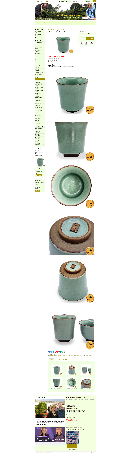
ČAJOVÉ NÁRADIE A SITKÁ (38, 116)
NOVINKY (51, 355)
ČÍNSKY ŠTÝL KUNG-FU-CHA (38, 135)
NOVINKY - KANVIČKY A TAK (60, 355)
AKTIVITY (55, 22)
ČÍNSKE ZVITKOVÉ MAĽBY (39, 126)
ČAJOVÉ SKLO (37, 105)
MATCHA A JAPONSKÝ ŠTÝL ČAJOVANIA (38, 131)
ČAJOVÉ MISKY (70, 355)
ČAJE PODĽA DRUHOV (38, 35)
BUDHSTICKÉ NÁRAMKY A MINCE (38, 124)
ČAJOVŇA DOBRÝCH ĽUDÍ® (41, 1)
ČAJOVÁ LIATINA (38, 67)
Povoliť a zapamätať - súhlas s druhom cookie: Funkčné (72, 445)
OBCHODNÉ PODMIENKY (37, 141)
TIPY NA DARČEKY (39, 29)
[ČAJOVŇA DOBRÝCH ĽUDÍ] (65, 19)
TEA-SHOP (40, 22)
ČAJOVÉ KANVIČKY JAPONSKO (38, 51)
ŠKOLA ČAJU (70, 22)
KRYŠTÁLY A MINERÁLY (37, 121)
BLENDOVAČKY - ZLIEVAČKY (38, 70)
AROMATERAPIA (38, 118)
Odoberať (37, 190)
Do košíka (90, 38)
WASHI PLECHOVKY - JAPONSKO (39, 88)
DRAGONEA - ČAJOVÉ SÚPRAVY (39, 63)
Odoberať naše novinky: (39, 182)
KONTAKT (92, 22)
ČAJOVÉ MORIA (38, 112)
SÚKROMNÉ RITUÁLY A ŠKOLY (39, 45)
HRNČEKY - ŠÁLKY (38, 82)
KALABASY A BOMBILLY (39, 107)
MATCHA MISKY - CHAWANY (38, 77)
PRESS (60, 22)
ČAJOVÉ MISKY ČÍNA (79, 355)
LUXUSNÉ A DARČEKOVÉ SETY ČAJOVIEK (38, 97)
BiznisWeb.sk (93, 452)
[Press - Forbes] (50, 425)
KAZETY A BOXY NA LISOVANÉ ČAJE (38, 101)
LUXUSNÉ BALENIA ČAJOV (38, 38)
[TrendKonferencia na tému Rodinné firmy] (50, 444)
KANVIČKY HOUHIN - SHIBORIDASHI (39, 57)
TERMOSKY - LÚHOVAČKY (39, 103)
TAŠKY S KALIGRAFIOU (39, 128)
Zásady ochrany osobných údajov (48, 452)
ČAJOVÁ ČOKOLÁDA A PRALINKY (38, 48)
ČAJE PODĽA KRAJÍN (38, 32)
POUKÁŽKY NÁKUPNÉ (39, 42)
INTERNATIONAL (50, 22)
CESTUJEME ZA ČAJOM (84, 22)
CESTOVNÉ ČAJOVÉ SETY (39, 72)
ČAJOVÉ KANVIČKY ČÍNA (39, 53)
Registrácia (69, 1)
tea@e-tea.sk (76, 408)
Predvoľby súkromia (38, 452)
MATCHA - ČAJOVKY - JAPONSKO (38, 94)
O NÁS (44, 22)
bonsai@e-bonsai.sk (69, 408)
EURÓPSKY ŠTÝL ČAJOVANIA (38, 138)
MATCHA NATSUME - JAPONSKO (38, 85)
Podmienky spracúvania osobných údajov (39, 144)
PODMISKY (37, 80)
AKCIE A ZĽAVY (39, 40)
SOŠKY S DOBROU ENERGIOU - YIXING (38, 110)
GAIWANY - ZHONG (38, 74)
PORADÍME (76, 22)
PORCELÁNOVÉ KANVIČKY (39, 55)
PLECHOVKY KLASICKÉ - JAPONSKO (39, 91)
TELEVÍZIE (65, 22)
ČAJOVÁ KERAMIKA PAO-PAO (38, 60)
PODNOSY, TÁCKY (38, 113)
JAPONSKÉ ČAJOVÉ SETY (39, 65)
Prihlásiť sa (62, 1)
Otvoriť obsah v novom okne (73, 449)
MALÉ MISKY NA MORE (56, 356)
